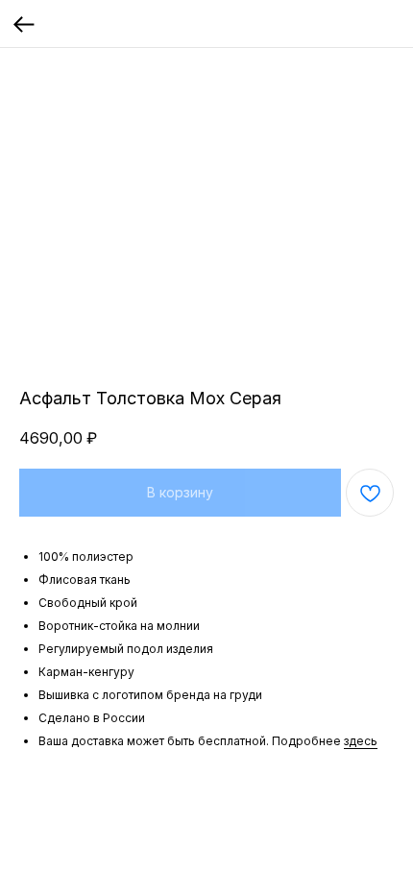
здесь (360, 741)
